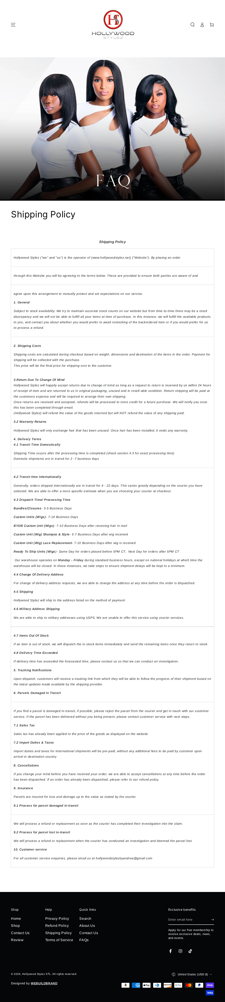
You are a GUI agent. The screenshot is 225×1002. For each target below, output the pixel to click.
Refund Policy (57, 925)
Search (85, 918)
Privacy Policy (57, 918)
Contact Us (20, 933)
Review (17, 940)
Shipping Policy (58, 933)
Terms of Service (59, 940)
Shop (15, 925)
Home (16, 918)
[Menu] (13, 25)
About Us (87, 925)
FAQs (84, 940)
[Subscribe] (212, 920)
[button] (192, 25)
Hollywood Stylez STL (36, 974)
